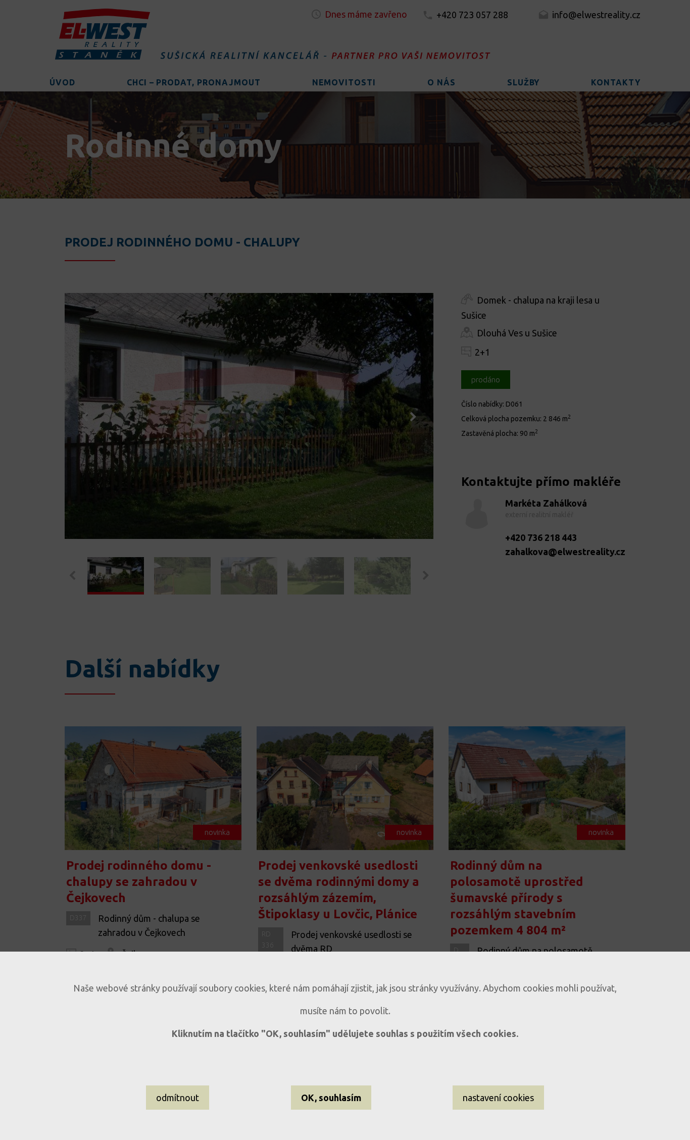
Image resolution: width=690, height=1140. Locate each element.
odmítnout (177, 1098)
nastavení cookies (498, 1098)
